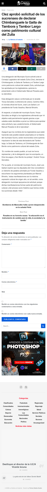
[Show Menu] (3, 3)
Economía (8, 419)
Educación (8, 423)
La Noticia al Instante (15, 39)
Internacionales (23, 406)
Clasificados (8, 403)
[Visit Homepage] (23, 3)
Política (23, 422)
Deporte (8, 413)
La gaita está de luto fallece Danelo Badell (27, 476)
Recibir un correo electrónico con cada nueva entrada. (22, 314)
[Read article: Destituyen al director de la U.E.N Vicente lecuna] (23, 445)
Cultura (8, 409)
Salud (39, 409)
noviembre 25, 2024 (33, 39)
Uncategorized (38, 423)
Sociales (39, 416)
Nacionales (23, 418)
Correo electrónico (9, 282)
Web (3, 292)
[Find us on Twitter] (26, 387)
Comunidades (8, 406)
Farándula (23, 403)
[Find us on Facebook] (21, 387)
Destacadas (8, 416)
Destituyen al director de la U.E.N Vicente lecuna (19, 465)
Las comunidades (23, 414)
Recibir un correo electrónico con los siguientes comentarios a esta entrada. (20, 305)
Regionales (10, 10)
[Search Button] (44, 3)
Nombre (5, 272)
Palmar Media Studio (35, 488)
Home (3, 10)
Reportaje (38, 406)
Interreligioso (24, 409)
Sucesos (39, 419)
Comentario (7, 244)
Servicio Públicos (38, 413)
